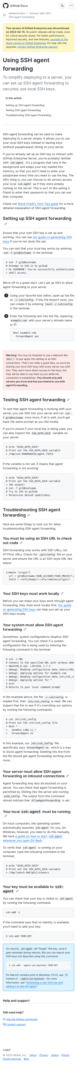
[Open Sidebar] (4, 15)
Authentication (17, 13)
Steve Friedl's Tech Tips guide (38, 203)
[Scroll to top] (69, 1064)
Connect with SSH (39, 13)
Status (55, 1055)
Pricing (65, 1055)
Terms (33, 1055)
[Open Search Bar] (62, 6)
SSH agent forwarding (22, 16)
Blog (26, 1058)
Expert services (12, 1058)
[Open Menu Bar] (71, 6)
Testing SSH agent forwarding (34, 399)
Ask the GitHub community (22, 1019)
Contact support (16, 1024)
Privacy (43, 1055)
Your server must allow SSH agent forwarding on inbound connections (34, 773)
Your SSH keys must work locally (31, 593)
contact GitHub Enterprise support (37, 46)
